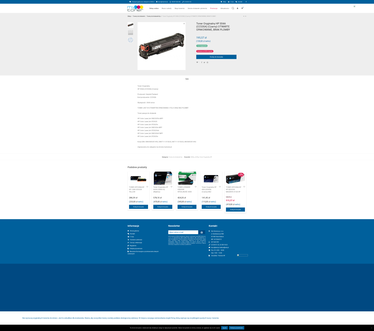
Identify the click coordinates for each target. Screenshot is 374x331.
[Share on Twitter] (204, 62)
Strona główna (134, 231)
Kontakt (240, 2)
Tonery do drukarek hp (154, 16)
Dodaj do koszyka (216, 57)
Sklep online (154, 8)
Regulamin (133, 245)
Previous (138, 46)
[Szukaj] (233, 8)
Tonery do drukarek (139, 16)
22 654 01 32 (187, 2)
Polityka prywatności (136, 248)
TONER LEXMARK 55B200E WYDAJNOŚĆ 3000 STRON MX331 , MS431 (185, 191)
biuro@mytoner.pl (163, 2)
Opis (187, 79)
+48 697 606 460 (175, 2)
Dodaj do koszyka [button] (138, 207)
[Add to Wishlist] (198, 62)
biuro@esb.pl (215, 247)
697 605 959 (215, 242)
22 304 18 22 (224, 245)
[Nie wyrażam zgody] (372, 328)
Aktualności (225, 8)
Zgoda (224, 328)
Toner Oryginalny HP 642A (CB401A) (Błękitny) (160, 189)
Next (184, 46)
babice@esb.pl (224, 247)
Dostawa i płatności (136, 239)
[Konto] (237, 8)
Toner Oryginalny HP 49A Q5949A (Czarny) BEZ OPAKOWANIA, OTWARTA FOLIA (209, 191)
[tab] (187, 79)
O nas (232, 2)
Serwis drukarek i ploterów (197, 8)
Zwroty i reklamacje (136, 242)
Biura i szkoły (166, 8)
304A (192, 157)
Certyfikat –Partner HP (218, 255)
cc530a (196, 157)
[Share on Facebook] (201, 62)
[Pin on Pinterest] (207, 62)
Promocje (213, 8)
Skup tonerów (180, 8)
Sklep (224, 2)
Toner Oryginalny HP (205, 157)
